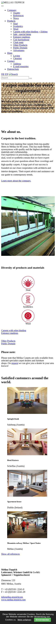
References (18, 15)
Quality (16, 13)
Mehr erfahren (24, 619)
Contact (10, 61)
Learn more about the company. (16, 180)
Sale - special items (22, 34)
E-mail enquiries (21, 66)
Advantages (18, 50)
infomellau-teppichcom (12, 597)
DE (2, 74)
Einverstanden (42, 620)
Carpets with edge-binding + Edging (30, 31)
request (14, 363)
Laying (16, 55)
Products (11, 21)
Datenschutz (13, 69)
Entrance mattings (21, 37)
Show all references (10, 554)
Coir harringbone (21, 39)
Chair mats (18, 42)
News (16, 18)
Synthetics (18, 26)
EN (6, 74)
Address (17, 64)
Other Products (20, 45)
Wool (15, 29)
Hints (9, 53)
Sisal (15, 23)
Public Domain (20, 47)
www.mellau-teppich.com (13, 599)
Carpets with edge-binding (13, 330)
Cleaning (17, 58)
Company (11, 10)
